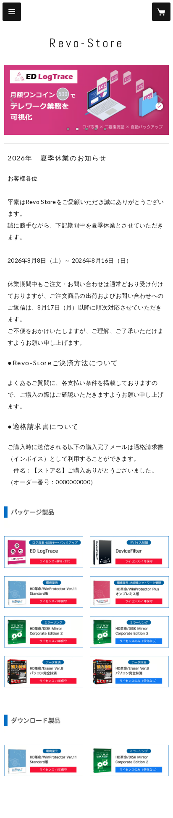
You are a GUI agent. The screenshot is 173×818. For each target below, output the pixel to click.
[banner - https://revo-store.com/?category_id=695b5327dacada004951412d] (43, 592)
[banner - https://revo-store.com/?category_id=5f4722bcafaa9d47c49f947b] (129, 552)
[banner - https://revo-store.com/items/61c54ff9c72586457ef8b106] (43, 552)
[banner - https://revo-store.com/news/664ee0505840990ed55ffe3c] (43, 760)
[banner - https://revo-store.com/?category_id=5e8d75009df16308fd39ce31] (129, 632)
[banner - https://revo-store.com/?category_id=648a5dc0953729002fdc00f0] (129, 671)
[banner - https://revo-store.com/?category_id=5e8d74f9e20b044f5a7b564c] (43, 632)
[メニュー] (12, 12)
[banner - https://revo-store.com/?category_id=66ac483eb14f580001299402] (129, 592)
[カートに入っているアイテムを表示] (161, 12)
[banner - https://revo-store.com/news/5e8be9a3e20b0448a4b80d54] (129, 760)
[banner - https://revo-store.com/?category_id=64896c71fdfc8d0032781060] (43, 671)
